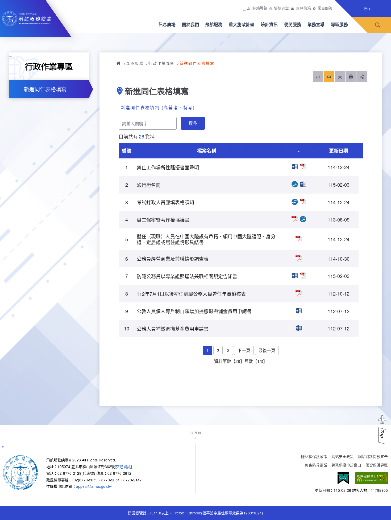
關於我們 (190, 24)
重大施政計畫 (241, 24)
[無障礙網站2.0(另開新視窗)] (371, 478)
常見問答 (325, 8)
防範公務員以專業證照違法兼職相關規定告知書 (294, 275)
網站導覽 (259, 8)
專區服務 (339, 24)
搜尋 (377, 25)
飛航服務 (213, 24)
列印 (351, 76)
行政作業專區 (161, 63)
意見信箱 (303, 8)
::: (244, 9)
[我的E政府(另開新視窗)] (343, 478)
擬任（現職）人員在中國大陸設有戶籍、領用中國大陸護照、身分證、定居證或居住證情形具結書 (298, 238)
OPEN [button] (195, 433)
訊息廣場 (167, 24)
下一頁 (244, 350)
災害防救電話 (316, 465)
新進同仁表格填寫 (45, 89)
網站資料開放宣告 (373, 456)
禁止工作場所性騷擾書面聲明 (294, 166)
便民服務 (292, 24)
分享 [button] (361, 76)
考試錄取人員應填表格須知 (294, 201)
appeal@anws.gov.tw (94, 486)
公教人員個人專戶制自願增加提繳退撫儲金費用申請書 (298, 310)
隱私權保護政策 (314, 456)
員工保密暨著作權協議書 (294, 219)
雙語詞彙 (281, 8)
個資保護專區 (376, 465)
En (367, 8)
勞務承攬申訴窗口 (346, 465)
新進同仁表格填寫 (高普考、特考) (158, 107)
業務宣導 (316, 24)
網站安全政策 (342, 456)
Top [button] (382, 434)
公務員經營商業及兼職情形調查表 (298, 258)
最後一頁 (266, 350)
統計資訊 (269, 24)
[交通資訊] (123, 466)
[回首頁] (20, 472)
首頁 (119, 63)
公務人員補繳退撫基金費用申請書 (298, 328)
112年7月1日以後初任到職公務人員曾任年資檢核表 (298, 293)
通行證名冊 (294, 184)
